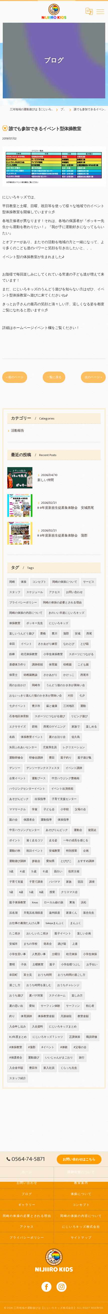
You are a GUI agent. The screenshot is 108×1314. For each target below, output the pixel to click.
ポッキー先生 (34, 623)
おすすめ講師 (86, 861)
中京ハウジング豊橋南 (65, 778)
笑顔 (80, 882)
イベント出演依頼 (62, 789)
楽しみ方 (77, 995)
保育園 (53, 664)
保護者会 (29, 820)
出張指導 (40, 799)
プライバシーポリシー (23, 602)
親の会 (13, 820)
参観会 (36, 861)
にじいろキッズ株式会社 (81, 1226)
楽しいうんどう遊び (21, 633)
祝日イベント (34, 851)
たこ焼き (14, 933)
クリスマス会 (69, 892)
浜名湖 (13, 913)
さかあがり (50, 675)
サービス (88, 582)
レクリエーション (74, 747)
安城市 (13, 944)
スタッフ (14, 592)
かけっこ (68, 675)
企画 (86, 851)
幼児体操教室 (29, 654)
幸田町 (13, 975)
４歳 (22, 871)
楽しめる (91, 726)
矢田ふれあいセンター (23, 747)
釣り (12, 1016)
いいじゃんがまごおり (59, 1057)
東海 (72, 902)
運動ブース (39, 778)
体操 (23, 582)
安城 (77, 633)
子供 (23, 964)
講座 (92, 882)
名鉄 (12, 737)
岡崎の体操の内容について (25, 613)
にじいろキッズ (58, 623)
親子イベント (63, 933)
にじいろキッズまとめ (63, 1026)
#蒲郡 (31, 1047)
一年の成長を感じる (75, 840)
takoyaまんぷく (55, 923)
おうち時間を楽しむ (38, 985)
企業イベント (17, 778)
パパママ (54, 882)
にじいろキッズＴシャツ (48, 1037)
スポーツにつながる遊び (50, 716)
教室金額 (83, 1016)
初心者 (90, 1006)
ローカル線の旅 (53, 902)
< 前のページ (14, 377)
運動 (83, 706)
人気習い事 (39, 954)
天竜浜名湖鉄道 (33, 913)
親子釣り (66, 758)
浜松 (83, 902)
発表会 (47, 944)
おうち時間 (45, 975)
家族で (76, 726)
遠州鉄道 (54, 913)
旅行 (81, 1057)
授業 (52, 892)
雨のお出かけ (17, 685)
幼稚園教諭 (30, 675)
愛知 (32, 1006)
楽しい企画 (84, 933)
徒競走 (92, 830)
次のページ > (93, 377)
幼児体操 (71, 954)
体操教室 (14, 623)
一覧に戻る (54, 377)
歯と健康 (51, 706)
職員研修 (91, 1037)
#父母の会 (80, 1047)
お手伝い (91, 964)
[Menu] (100, 11)
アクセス (54, 592)
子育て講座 (36, 882)
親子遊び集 (84, 758)
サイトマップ (81, 1237)
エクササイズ (17, 726)
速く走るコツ (34, 840)
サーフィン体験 (50, 1006)
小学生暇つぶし (70, 964)
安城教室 (54, 851)
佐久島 (76, 737)
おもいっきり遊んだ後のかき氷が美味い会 (35, 695)
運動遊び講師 (17, 861)
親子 (52, 964)
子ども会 (49, 809)
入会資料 (37, 1026)
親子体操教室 (17, 902)
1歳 (11, 892)
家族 (69, 882)
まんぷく (75, 923)
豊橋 (43, 633)
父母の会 (80, 809)
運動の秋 (14, 851)
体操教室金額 (46, 1016)
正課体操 (74, 1037)
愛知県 (50, 861)
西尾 (89, 633)
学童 (34, 809)
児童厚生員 (50, 747)
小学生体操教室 (53, 654)
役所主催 (73, 871)
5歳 (31, 892)
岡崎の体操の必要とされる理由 (62, 602)
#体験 (64, 1047)
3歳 (11, 871)
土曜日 (56, 954)
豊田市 (33, 1068)
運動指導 (46, 820)
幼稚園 (67, 664)
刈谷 (70, 695)
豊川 (54, 633)
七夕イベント (17, 706)
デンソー (14, 768)
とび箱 (84, 644)
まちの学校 (30, 944)
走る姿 (53, 840)
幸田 (12, 644)
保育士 (13, 675)
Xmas (35, 902)
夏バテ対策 (36, 995)
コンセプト (39, 582)
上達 (75, 944)
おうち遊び (16, 995)
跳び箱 (62, 944)
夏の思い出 (16, 1006)
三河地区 (68, 706)
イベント (26, 644)
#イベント (47, 1047)
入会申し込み (17, 1026)
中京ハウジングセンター (24, 830)
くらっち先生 (69, 1068)
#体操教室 (15, 1047)
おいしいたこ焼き (37, 933)
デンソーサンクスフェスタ (43, 768)
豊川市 (36, 706)
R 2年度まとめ (18, 1037)
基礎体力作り (17, 664)
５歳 (33, 871)
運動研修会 (16, 758)
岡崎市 (36, 685)
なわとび (68, 644)
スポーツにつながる (81, 654)
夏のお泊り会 (57, 737)
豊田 (52, 758)
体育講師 (26, 1016)
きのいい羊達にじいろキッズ (66, 613)
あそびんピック (19, 799)
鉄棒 (12, 654)
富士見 (28, 975)
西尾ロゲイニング (54, 726)
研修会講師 (36, 758)
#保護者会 (15, 1057)
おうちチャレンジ (68, 985)
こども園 (83, 664)
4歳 (21, 892)
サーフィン (73, 1006)
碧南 (34, 726)
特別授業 (71, 851)
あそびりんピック (57, 830)
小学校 (65, 809)
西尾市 (84, 675)
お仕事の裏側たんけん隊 (24, 923)
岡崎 (12, 582)
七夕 (82, 695)
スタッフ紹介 (17, 1078)
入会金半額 (16, 1068)
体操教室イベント (32, 737)
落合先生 (88, 913)
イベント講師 (74, 768)
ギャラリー (27, 1205)
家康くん (71, 913)
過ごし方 (14, 985)
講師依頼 (37, 664)
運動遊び (33, 1057)
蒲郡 (66, 633)
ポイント (14, 840)
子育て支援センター (64, 799)
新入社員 (49, 1068)
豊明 (12, 964)
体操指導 (63, 820)
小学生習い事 (17, 954)
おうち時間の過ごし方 (71, 975)
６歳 (45, 871)
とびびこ (66, 861)
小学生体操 (90, 954)
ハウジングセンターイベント (27, 789)
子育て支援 (16, 882)
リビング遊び (79, 716)
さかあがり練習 (47, 644)
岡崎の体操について (64, 582)
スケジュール (34, 592)
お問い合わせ (74, 592)
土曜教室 (37, 964)
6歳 (41, 892)
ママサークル (17, 809)
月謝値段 (66, 1016)
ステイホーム (57, 995)
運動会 (78, 830)
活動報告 (17, 430)
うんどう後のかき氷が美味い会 (65, 685)
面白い (58, 871)
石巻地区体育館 (19, 716)
